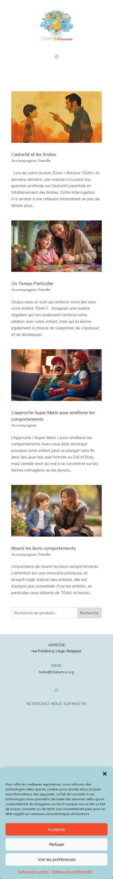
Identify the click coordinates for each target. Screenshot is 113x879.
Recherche (89, 612)
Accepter (56, 829)
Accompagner (23, 160)
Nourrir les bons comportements (43, 548)
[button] (105, 773)
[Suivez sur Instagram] (64, 713)
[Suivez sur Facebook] (49, 713)
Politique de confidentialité (72, 871)
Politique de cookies (33, 871)
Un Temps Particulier (32, 283)
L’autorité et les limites (33, 154)
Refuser (56, 844)
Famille (44, 160)
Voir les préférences (56, 859)
